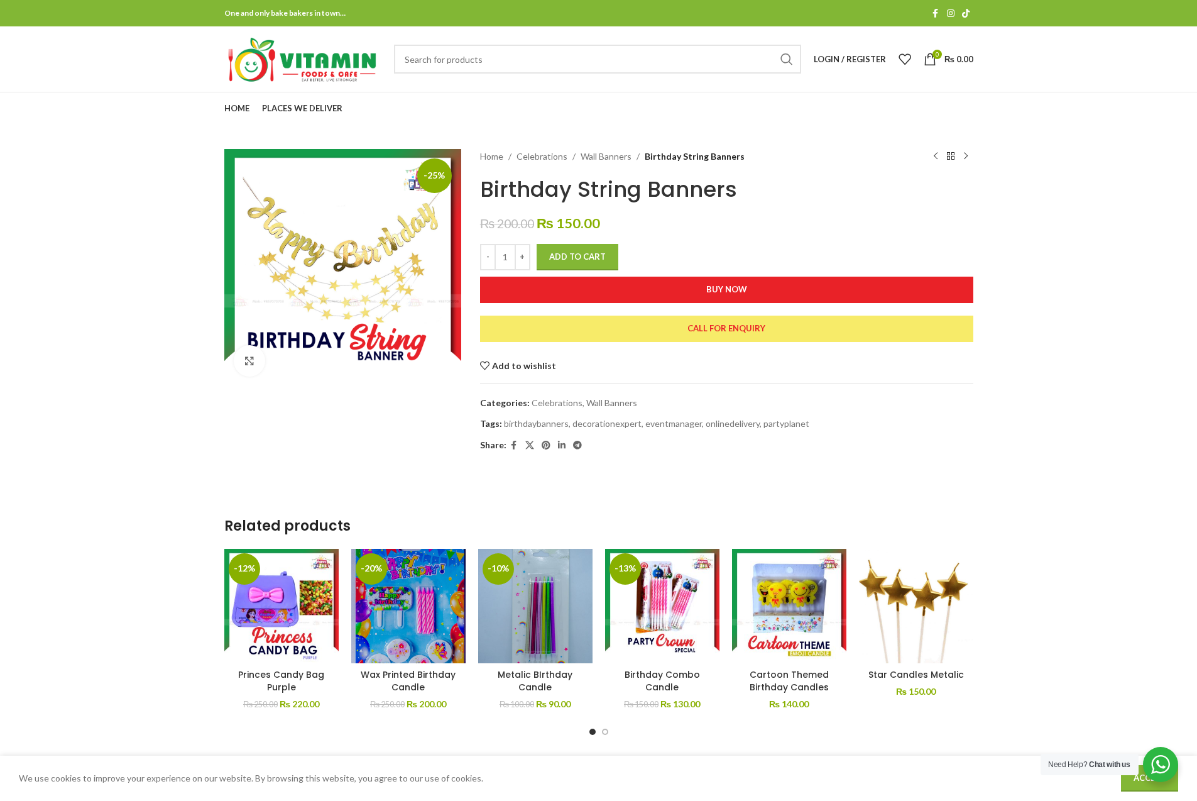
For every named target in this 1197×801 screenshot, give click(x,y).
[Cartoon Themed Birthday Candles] (789, 606)
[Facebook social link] (935, 13)
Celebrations (542, 156)
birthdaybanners (536, 423)
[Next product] (965, 156)
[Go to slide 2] (605, 732)
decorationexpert (607, 423)
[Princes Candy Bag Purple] (281, 606)
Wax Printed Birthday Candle (408, 680)
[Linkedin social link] (561, 445)
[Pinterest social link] (546, 445)
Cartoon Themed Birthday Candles (789, 680)
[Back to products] (950, 156)
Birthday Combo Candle (662, 680)
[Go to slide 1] (592, 732)
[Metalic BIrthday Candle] (535, 606)
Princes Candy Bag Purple (281, 680)
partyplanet (786, 423)
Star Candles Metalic (916, 674)
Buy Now (726, 289)
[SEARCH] (786, 59)
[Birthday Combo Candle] (662, 606)
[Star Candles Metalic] (916, 606)
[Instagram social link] (950, 13)
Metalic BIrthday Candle (535, 680)
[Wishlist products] (904, 59)
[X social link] (530, 445)
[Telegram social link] (577, 445)
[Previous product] (935, 156)
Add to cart (577, 256)
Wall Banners (606, 156)
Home (491, 156)
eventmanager (673, 423)
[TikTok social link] (965, 13)
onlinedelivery (733, 423)
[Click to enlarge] (249, 361)
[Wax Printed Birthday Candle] (408, 606)
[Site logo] (302, 58)
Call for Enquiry (726, 328)
